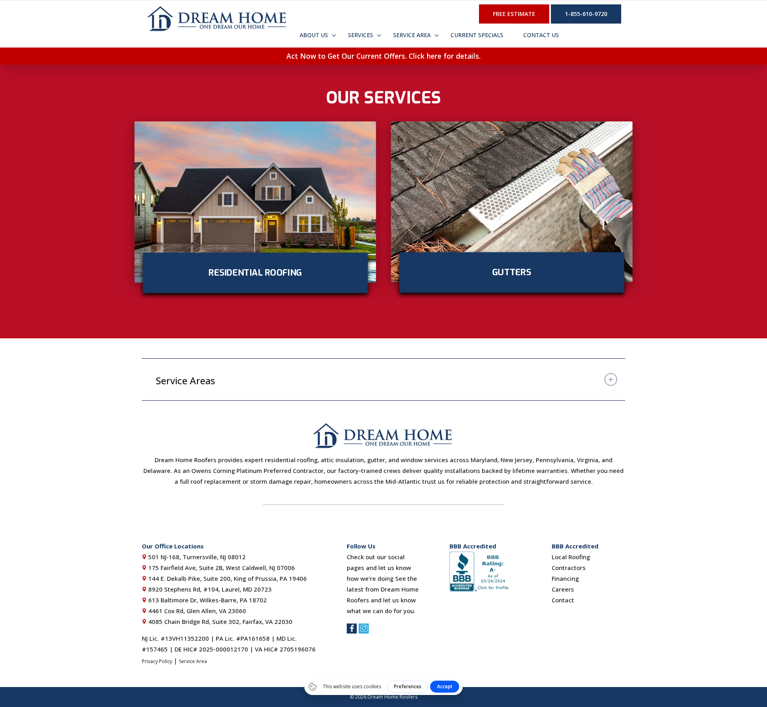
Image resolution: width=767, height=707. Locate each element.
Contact (563, 600)
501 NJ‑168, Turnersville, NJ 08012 (196, 557)
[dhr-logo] (218, 18)
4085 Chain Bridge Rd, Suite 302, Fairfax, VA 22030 (219, 622)
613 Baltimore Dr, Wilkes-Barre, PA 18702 (207, 600)
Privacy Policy (157, 661)
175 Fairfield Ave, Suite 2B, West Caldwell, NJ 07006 (221, 568)
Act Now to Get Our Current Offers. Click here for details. (383, 56)
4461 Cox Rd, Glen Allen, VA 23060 (196, 611)
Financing (565, 578)
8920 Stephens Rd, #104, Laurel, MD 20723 (209, 589)
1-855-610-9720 (586, 14)
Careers (563, 589)
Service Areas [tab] (185, 380)
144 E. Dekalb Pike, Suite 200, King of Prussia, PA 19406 (227, 578)
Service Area (193, 661)
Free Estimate (514, 14)
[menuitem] (314, 35)
